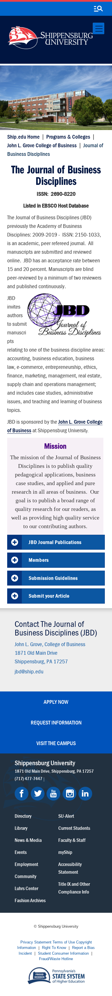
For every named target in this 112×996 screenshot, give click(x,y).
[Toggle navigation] (98, 28)
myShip (65, 852)
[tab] (56, 542)
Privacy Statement (35, 942)
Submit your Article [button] (49, 595)
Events (21, 852)
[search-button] (98, 9)
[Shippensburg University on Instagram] (69, 794)
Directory (23, 816)
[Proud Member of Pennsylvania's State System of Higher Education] (56, 975)
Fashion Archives (30, 900)
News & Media (28, 840)
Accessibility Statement (70, 868)
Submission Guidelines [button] (53, 578)
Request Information (56, 722)
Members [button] (39, 560)
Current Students (74, 828)
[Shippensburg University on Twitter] (38, 794)
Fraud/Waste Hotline (56, 959)
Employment (26, 864)
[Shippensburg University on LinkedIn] (85, 794)
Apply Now (56, 701)
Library (21, 828)
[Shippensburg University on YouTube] (53, 794)
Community (25, 876)
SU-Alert (66, 816)
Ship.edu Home (23, 136)
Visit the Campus (56, 743)
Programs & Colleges (68, 136)
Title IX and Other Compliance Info (74, 888)
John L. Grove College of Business (42, 145)
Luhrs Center (26, 888)
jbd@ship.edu (29, 671)
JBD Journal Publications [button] (55, 542)
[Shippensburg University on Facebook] (21, 794)
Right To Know (54, 948)
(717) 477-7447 (28, 778)
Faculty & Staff (72, 840)
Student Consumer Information (63, 953)
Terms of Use (64, 942)
